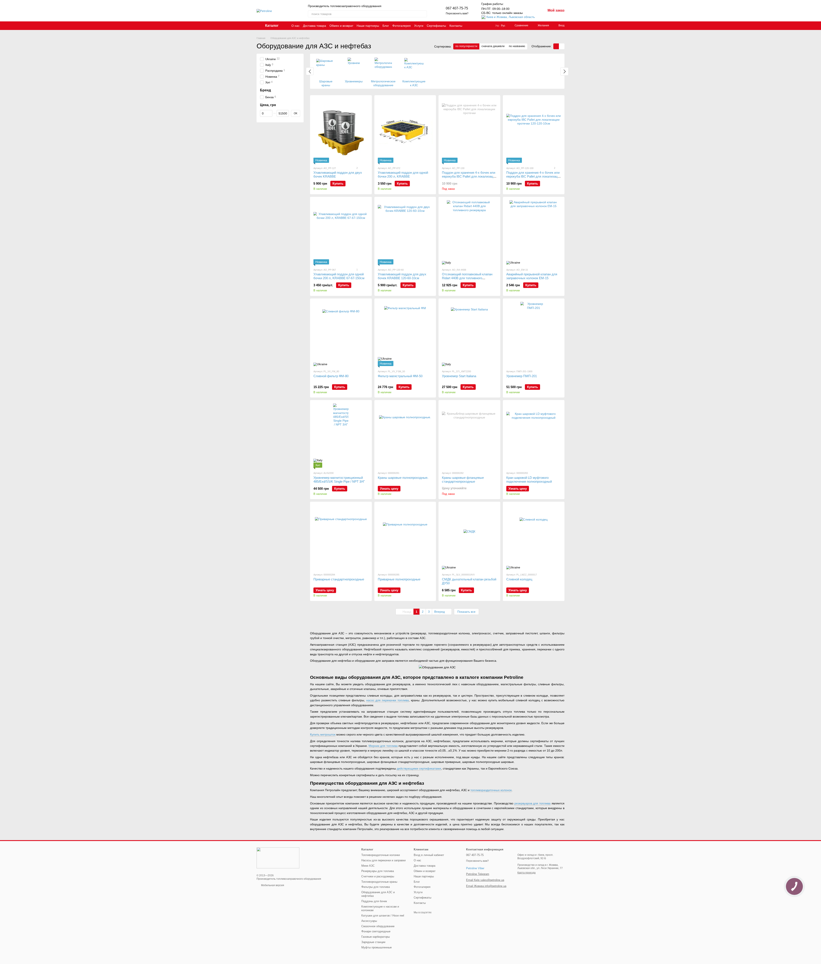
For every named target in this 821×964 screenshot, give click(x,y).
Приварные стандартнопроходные (338, 579)
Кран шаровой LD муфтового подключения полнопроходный (529, 479)
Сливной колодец (519, 579)
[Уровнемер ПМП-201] (533, 334)
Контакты (455, 25)
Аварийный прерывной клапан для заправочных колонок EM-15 (531, 276)
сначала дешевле (493, 46)
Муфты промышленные (376, 947)
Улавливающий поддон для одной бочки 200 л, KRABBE (403, 174)
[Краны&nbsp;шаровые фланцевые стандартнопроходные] (469, 435)
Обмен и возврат (341, 25)
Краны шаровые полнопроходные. (403, 477)
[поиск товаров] (423, 13)
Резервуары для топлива (377, 871)
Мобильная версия (272, 885)
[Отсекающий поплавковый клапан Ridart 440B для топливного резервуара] (469, 232)
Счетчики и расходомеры (377, 876)
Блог (385, 25)
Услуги (418, 25)
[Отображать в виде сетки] (556, 46)
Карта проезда (526, 872)
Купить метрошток (322, 734)
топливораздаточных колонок (491, 790)
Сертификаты (436, 25)
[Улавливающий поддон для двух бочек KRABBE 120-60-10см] (405, 232)
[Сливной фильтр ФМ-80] (340, 334)
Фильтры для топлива (375, 886)
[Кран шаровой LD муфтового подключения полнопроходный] (533, 435)
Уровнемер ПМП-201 (521, 376)
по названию (517, 46)
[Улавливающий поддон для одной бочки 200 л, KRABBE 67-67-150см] (340, 232)
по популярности (466, 46)
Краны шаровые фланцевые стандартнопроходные (463, 479)
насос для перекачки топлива (387, 700)
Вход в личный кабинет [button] (429, 855)
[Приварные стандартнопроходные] (340, 537)
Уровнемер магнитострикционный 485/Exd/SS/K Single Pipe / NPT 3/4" (339, 479)
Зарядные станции (373, 942)
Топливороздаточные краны (379, 881)
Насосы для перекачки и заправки (383, 860)
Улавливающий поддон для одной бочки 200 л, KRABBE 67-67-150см (338, 276)
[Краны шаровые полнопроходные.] (405, 435)
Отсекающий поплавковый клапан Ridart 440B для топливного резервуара (467, 278)
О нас (295, 25)
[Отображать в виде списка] (561, 46)
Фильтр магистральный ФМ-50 (400, 376)
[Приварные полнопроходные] (405, 537)
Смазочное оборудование (377, 926)
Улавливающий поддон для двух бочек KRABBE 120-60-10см (402, 276)
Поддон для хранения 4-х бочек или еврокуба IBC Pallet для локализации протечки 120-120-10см (533, 176)
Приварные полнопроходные (399, 579)
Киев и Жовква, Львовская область (510, 17)
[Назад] (310, 71)
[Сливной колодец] (533, 537)
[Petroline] (278, 857)
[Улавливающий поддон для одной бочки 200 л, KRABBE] (405, 131)
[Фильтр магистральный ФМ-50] (405, 334)
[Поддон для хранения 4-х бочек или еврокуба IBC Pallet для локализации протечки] (469, 131)
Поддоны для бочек (374, 901)
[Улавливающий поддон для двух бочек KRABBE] (340, 131)
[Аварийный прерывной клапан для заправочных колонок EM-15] (533, 232)
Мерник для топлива (383, 745)
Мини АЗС (368, 865)
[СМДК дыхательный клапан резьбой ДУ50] (469, 537)
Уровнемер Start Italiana (459, 376)
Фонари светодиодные (375, 931)
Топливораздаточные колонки (380, 855)
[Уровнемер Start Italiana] (469, 334)
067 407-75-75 (457, 8)
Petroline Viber (475, 868)
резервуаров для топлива (532, 803)
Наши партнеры (368, 25)
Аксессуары (369, 920)
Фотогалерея (401, 25)
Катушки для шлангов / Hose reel (382, 915)
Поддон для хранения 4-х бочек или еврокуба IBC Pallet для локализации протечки (469, 176)
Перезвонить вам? (457, 13)
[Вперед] (564, 71)
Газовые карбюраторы (375, 936)
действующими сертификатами (419, 768)
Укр (497, 25)
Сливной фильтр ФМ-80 (330, 376)
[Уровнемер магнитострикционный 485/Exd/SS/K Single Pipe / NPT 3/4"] (340, 435)
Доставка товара (314, 25)
